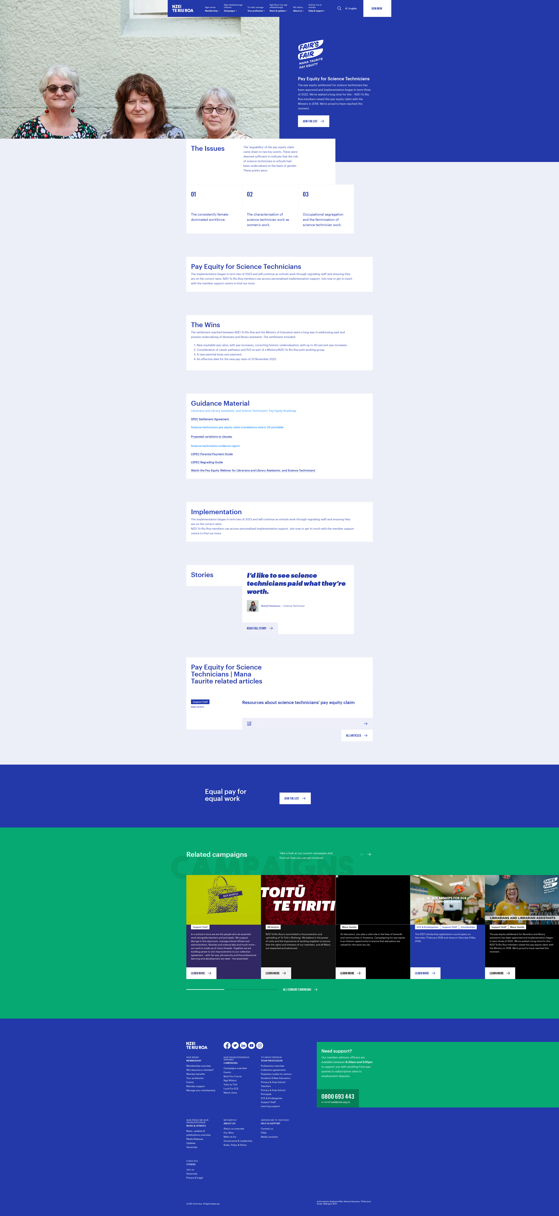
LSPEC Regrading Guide (207, 462)
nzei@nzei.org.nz (340, 1101)
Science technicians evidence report (215, 445)
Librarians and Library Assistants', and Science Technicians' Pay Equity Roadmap (243, 411)
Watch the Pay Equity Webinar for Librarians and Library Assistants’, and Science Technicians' (253, 470)
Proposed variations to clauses (212, 436)
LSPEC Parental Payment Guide (212, 454)
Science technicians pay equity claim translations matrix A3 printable (237, 427)
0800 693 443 (337, 1096)
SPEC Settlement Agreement (210, 419)
